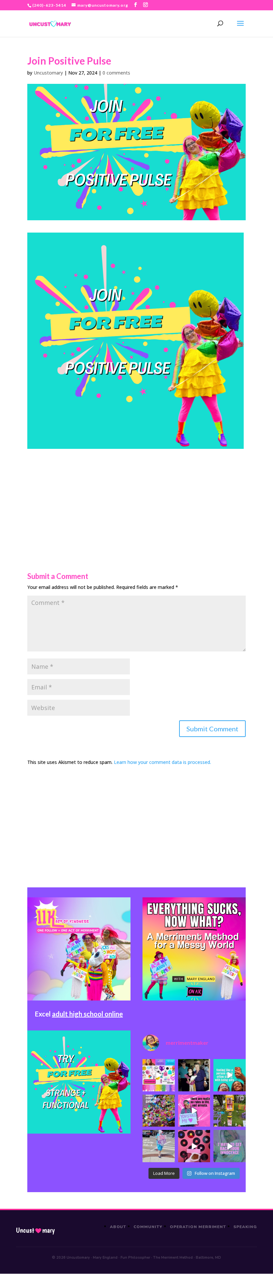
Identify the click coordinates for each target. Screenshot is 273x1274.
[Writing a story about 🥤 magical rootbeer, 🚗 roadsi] (229, 1146)
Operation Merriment (198, 1226)
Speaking (245, 1226)
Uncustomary (48, 73)
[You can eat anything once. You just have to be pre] (194, 1111)
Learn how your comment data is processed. (162, 762)
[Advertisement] (136, 495)
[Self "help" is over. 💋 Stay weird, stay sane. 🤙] (229, 1075)
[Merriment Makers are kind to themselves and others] (158, 1146)
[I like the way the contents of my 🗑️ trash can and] (158, 1111)
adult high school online (87, 1014)
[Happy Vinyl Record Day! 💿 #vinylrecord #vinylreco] (194, 1146)
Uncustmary (35, 1230)
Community (148, 1226)
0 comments (116, 73)
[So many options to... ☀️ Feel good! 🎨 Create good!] (158, 1075)
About (118, 1226)
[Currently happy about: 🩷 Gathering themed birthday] (229, 1111)
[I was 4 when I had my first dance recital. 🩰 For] (194, 1075)
